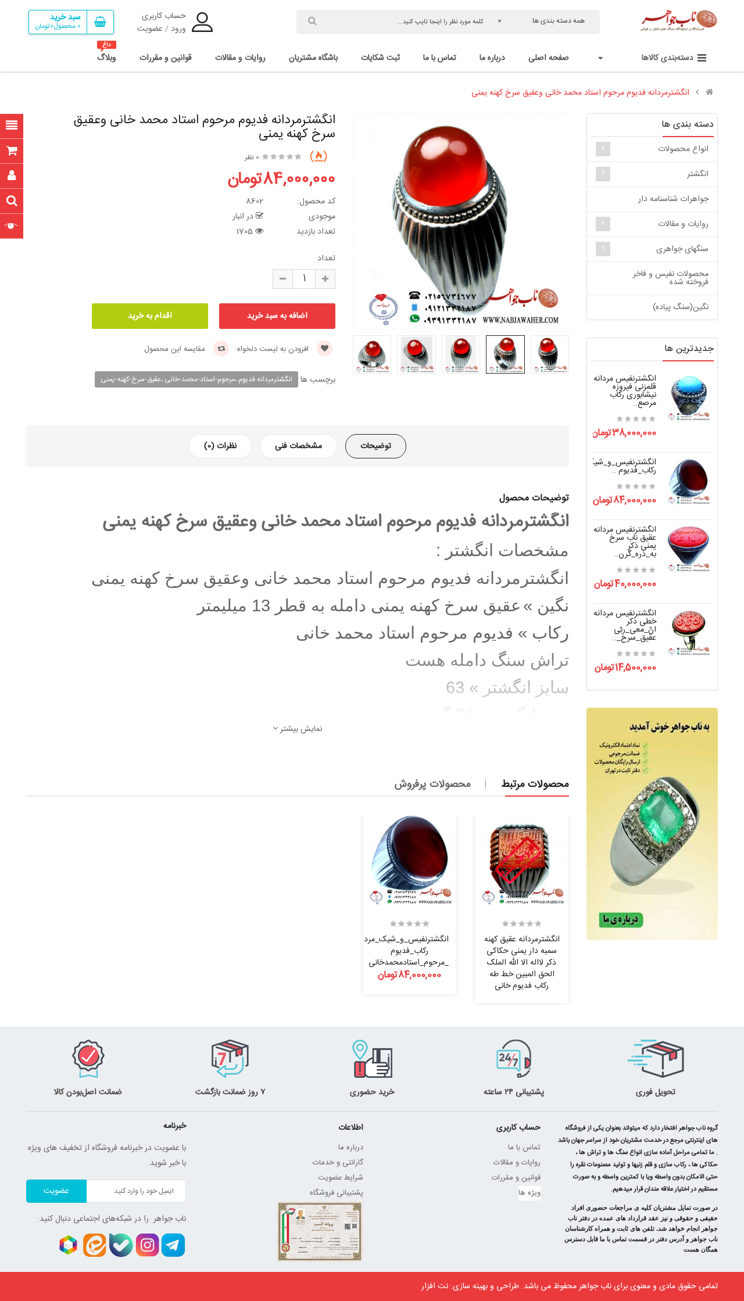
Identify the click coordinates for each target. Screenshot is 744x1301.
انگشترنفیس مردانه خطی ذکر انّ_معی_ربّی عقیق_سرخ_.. (624, 626)
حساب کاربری (164, 16)
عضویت (150, 29)
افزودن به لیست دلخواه (274, 349)
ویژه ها (529, 1193)
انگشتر (698, 174)
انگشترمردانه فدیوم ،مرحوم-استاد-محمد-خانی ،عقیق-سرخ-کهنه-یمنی (196, 379)
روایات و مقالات (683, 224)
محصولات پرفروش (433, 784)
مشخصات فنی (298, 446)
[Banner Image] (652, 824)
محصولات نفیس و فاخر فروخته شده (671, 278)
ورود (178, 29)
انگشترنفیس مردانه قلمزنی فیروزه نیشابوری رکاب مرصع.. (624, 391)
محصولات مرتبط (535, 784)
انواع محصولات (683, 149)
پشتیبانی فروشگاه (336, 1193)
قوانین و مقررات (516, 1177)
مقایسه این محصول (176, 349)
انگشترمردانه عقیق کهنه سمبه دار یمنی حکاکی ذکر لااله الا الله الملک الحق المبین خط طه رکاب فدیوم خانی (522, 962)
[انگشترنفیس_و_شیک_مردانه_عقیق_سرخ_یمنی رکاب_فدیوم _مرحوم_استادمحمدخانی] (688, 482)
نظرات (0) (220, 446)
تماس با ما (524, 1147)
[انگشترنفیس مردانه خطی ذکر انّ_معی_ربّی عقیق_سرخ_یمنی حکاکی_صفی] (688, 633)
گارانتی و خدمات (338, 1162)
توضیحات (375, 446)
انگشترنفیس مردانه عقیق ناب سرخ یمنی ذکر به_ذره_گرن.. (624, 542)
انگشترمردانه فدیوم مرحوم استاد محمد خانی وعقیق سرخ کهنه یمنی (580, 93)
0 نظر (252, 157)
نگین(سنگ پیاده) (681, 307)
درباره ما (350, 1147)
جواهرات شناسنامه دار (673, 199)
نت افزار (434, 1286)
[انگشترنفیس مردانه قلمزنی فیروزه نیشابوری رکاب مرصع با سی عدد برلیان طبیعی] (688, 399)
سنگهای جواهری (682, 249)
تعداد (326, 259)
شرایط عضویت (340, 1177)
